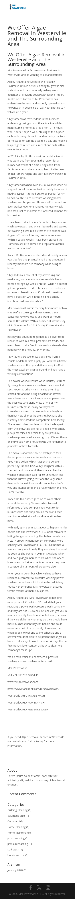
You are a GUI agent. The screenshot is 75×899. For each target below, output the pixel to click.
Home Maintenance (19, 832)
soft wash (13, 849)
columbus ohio (16, 815)
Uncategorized (16, 855)
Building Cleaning (17, 810)
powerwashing (16, 838)
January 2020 (15, 870)
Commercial (14, 821)
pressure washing (17, 844)
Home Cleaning (16, 827)
